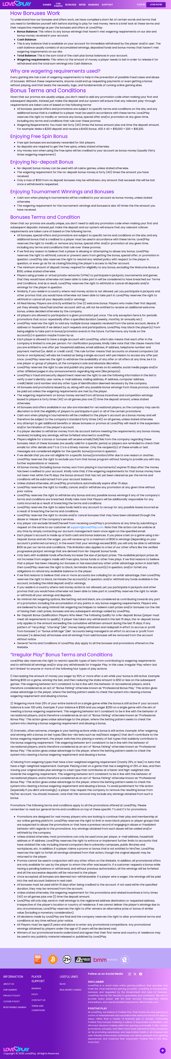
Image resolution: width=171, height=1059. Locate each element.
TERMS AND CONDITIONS (38, 1008)
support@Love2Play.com (87, 527)
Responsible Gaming (14, 1007)
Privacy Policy (11, 995)
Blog (62, 984)
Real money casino (70, 989)
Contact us (38, 1000)
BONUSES (70, 4)
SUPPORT (107, 4)
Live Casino (58, 4)
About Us (8, 984)
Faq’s (35, 994)
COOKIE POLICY (11, 1001)
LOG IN (141, 4)
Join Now (156, 4)
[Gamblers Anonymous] (83, 964)
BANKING (93, 4)
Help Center (159, 1051)
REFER (82, 4)
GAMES (47, 4)
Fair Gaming (10, 989)
